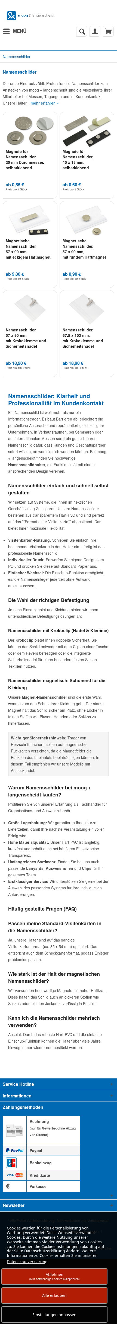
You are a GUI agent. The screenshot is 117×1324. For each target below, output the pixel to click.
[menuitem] (14, 31)
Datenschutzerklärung (27, 1261)
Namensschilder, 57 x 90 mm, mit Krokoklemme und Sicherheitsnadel (26, 338)
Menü (19, 31)
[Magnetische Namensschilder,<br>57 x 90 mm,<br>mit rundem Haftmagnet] (87, 220)
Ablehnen (54, 1276)
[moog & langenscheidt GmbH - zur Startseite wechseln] (31, 15)
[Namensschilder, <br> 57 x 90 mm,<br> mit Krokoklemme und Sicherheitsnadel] (30, 309)
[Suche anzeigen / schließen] (81, 31)
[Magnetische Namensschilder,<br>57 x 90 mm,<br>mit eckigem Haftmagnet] (30, 220)
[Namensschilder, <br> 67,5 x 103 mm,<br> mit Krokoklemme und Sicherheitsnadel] (87, 309)
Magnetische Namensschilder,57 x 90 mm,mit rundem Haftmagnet (84, 249)
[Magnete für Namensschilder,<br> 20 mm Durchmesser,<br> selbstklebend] (30, 131)
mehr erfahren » (45, 103)
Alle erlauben (54, 1295)
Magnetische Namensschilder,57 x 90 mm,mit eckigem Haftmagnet (28, 249)
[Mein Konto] (95, 31)
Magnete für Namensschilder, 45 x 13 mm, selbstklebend (78, 159)
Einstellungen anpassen (54, 1314)
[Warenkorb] (108, 31)
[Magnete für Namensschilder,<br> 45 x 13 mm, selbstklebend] (87, 131)
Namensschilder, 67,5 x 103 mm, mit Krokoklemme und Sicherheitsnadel (83, 338)
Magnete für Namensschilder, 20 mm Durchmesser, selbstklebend (25, 159)
